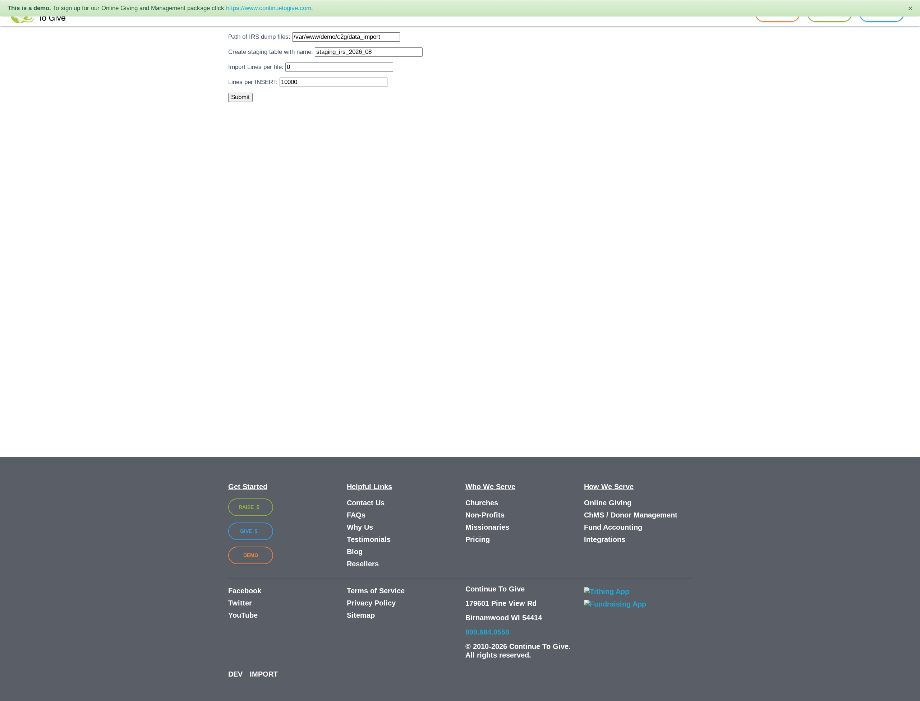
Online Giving (607, 503)
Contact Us (366, 503)
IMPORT (264, 674)
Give (246, 531)
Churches (481, 503)
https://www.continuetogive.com (268, 8)
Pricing (477, 539)
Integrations (604, 539)
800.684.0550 (487, 632)
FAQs (356, 515)
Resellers (363, 564)
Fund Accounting (613, 527)
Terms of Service (376, 591)
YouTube (243, 615)
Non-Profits (485, 515)
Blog (355, 552)
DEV (235, 674)
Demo (250, 555)
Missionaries (487, 527)
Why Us (360, 527)
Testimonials (369, 539)
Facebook (244, 591)
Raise (247, 507)
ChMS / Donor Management (630, 515)
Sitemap (361, 615)
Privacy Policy (371, 603)
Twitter (240, 603)
